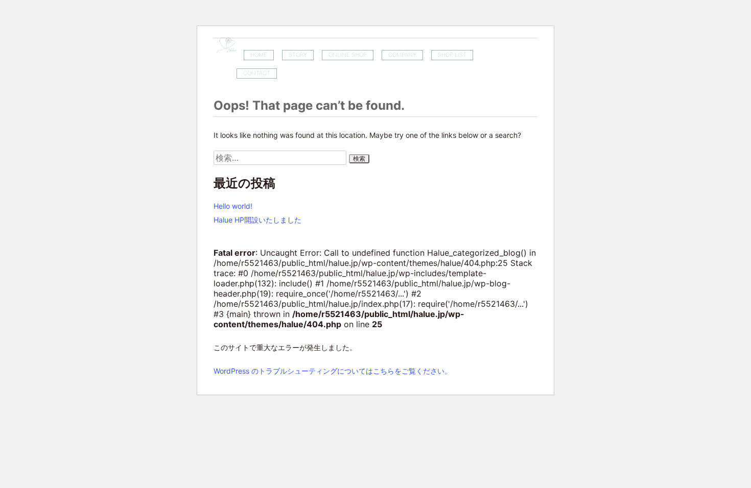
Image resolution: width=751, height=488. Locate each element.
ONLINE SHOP (347, 54)
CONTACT (256, 73)
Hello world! (233, 206)
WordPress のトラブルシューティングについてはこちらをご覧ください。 (333, 371)
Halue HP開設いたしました (257, 219)
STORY (298, 54)
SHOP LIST (452, 54)
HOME (258, 54)
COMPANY (402, 54)
